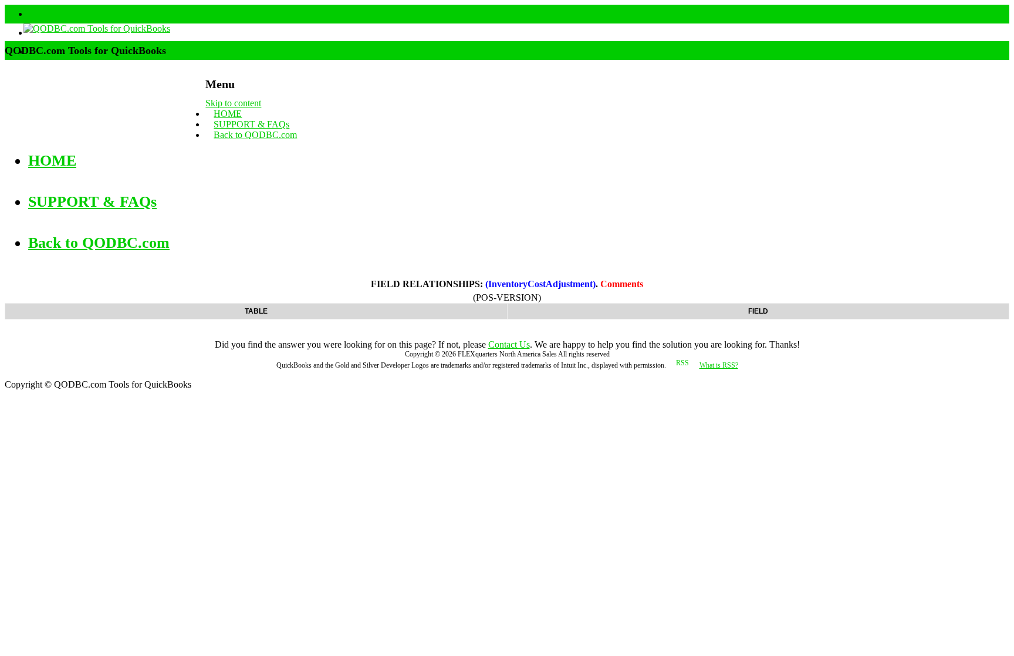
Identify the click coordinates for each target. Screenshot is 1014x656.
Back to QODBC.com (255, 135)
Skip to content (233, 103)
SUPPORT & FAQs (251, 124)
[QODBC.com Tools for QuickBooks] (87, 28)
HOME (228, 114)
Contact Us (509, 344)
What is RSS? (718, 365)
